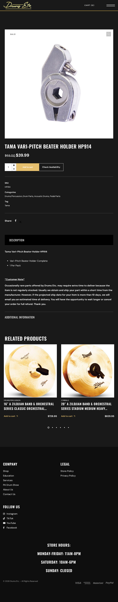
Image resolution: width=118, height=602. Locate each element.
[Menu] (106, 5)
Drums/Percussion (13, 196)
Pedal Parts (55, 196)
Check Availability (51, 167)
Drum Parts (28, 196)
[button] (108, 34)
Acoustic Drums (41, 196)
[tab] (59, 240)
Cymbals (65, 400)
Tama (7, 205)
